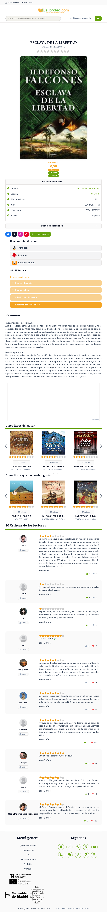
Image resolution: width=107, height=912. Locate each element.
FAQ (28, 854)
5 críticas (86, 462)
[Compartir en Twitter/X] (14, 234)
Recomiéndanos (28, 859)
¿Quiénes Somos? (28, 845)
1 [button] (49, 473)
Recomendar (43, 234)
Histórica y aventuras (88, 188)
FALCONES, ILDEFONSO (53, 46)
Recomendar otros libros (27, 304)
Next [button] (100, 446)
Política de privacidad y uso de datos (72, 908)
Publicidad (28, 864)
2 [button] (53, 473)
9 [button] (70, 523)
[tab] (53, 182)
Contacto (28, 869)
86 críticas (21, 512)
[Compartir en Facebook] (8, 234)
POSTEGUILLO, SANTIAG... (53, 519)
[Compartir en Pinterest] (26, 234)
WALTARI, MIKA (21, 519)
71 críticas (86, 512)
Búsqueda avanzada (81, 18)
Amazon (23, 247)
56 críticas (53, 512)
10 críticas (53, 175)
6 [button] (57, 523)
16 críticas (54, 462)
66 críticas (21, 462)
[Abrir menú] (98, 18)
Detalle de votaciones (52, 226)
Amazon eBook (26, 262)
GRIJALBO (95, 194)
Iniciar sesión (13, 3)
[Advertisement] (56, 31)
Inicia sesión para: (20, 277)
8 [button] (66, 523)
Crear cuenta (27, 3)
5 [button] (53, 523)
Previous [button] (6, 446)
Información (28, 850)
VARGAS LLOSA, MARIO (85, 519)
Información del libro (52, 181)
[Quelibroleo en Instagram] (20, 234)
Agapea (22, 255)
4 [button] (49, 523)
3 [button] (57, 473)
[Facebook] (61, 847)
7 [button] (61, 523)
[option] (21, 451)
